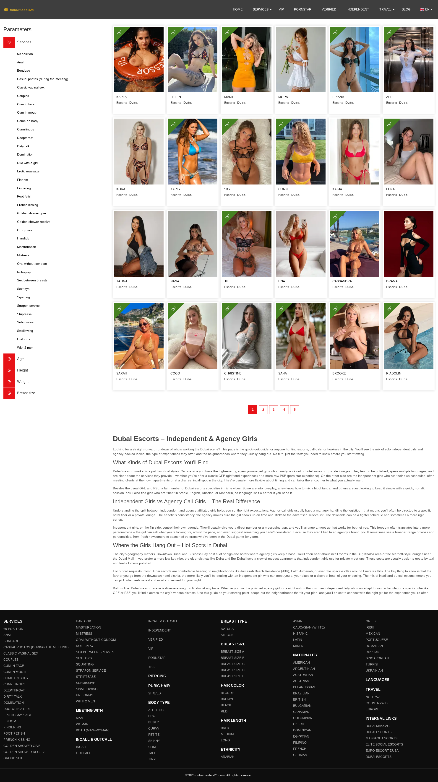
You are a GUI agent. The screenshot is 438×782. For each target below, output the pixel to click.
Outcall (83, 753)
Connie (284, 189)
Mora (283, 97)
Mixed (298, 646)
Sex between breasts (95, 652)
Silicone (228, 635)
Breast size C (233, 664)
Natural (228, 629)
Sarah (121, 373)
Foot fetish (14, 733)
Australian (303, 675)
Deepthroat (14, 690)
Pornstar (302, 9)
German (300, 755)
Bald (225, 728)
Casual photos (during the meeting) (36, 647)
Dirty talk (12, 696)
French (299, 749)
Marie (229, 97)
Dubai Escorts (378, 732)
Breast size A (232, 651)
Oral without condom (96, 640)
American (301, 662)
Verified (329, 9)
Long (225, 740)
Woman (82, 724)
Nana (174, 281)
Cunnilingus (14, 684)
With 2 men (85, 701)
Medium (227, 734)
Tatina (121, 281)
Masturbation (88, 627)
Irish (370, 627)
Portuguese (377, 640)
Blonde (227, 693)
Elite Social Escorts (384, 744)
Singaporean (377, 658)
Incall (81, 747)
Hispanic (300, 633)
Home (237, 9)
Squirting (85, 664)
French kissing (16, 739)
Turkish (373, 664)
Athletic (156, 710)
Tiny (152, 759)
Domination (13, 702)
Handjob (83, 621)
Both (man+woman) (93, 730)
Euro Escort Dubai (382, 750)
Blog (406, 9)
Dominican (302, 730)
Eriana (338, 97)
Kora (120, 189)
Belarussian (304, 687)
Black (226, 705)
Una (281, 281)
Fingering (12, 727)
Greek (371, 621)
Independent (358, 9)
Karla (121, 97)
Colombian (302, 718)
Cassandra (342, 281)
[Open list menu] (9, 359)
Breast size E (232, 676)
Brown (227, 699)
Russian (373, 652)
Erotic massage (17, 715)
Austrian (301, 681)
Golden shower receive (25, 752)
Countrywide (378, 703)
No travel (374, 697)
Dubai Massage (379, 726)
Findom (9, 721)
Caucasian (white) (309, 627)
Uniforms (84, 695)
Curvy (153, 728)
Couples (10, 659)
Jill (227, 281)
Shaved (154, 693)
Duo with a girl (17, 709)
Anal (7, 635)
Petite (153, 734)
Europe (372, 709)
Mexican (373, 633)
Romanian (374, 646)
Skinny (154, 741)
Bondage (11, 641)
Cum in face (13, 666)
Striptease (86, 676)
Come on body (16, 678)
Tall (152, 753)
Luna (390, 189)
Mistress (84, 633)
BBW (151, 716)
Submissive (85, 683)
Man (79, 718)
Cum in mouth (15, 672)
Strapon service (91, 670)
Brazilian (301, 693)
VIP (281, 9)
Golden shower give (21, 746)
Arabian (228, 757)
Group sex (12, 758)
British (299, 699)
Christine (232, 373)
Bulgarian (302, 705)
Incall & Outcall (163, 621)
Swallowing (87, 689)
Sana (282, 373)
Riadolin (393, 373)
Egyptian (301, 736)
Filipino (300, 742)
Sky (227, 189)
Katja (337, 189)
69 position (13, 629)
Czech (298, 724)
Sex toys (84, 658)
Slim (152, 747)
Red (224, 711)
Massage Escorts (381, 738)
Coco (175, 373)
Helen (175, 97)
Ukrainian (374, 670)
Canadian (301, 712)
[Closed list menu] (9, 42)
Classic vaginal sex (20, 653)
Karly (175, 189)
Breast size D (233, 670)
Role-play (85, 646)
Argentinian (304, 668)
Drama (392, 281)
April (390, 97)
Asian (297, 621)
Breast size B (232, 658)
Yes (151, 667)
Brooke (339, 373)
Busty (153, 722)
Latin (297, 640)
